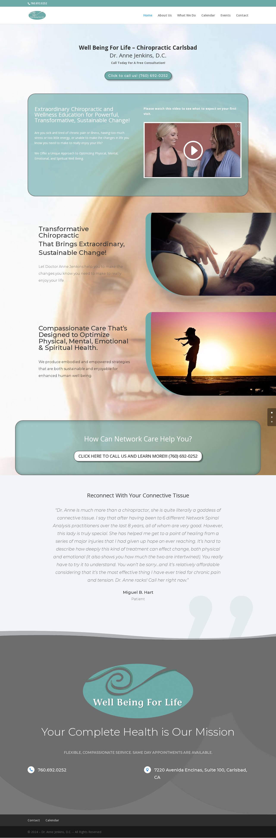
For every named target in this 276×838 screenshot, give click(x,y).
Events (226, 15)
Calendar (208, 15)
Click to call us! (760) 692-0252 (138, 76)
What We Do (186, 15)
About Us (165, 15)
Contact (242, 15)
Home (147, 15)
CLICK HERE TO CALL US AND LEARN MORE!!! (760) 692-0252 (138, 456)
